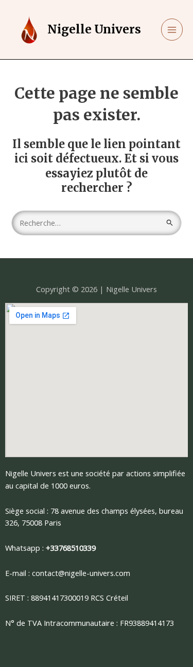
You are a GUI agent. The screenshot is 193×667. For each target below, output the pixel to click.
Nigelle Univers (94, 29)
